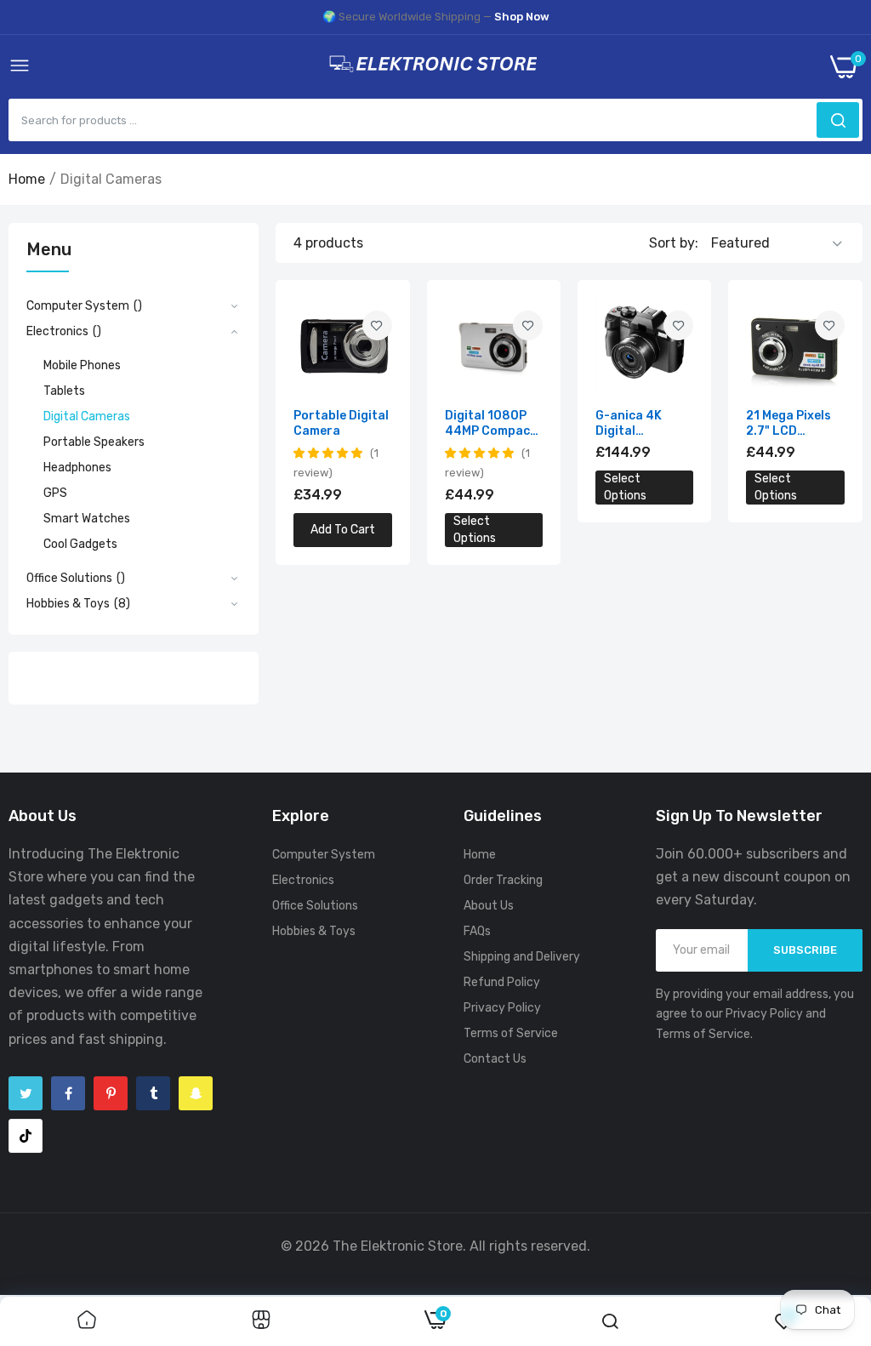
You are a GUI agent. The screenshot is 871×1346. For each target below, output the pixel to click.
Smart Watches (86, 518)
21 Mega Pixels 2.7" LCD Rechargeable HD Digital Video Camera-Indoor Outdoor (793, 423)
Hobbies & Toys (314, 931)
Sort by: (673, 243)
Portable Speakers (94, 442)
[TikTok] (26, 1136)
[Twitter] (26, 1093)
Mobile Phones (82, 365)
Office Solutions (315, 905)
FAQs (477, 931)
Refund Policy (502, 982)
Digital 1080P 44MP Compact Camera (490, 423)
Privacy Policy (502, 1008)
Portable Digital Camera (341, 423)
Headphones (77, 467)
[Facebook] (68, 1093)
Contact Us (495, 1059)
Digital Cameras (86, 416)
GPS (55, 493)
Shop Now (521, 16)
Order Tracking (503, 880)
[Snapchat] (196, 1093)
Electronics (303, 880)
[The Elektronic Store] (430, 66)
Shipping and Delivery (522, 957)
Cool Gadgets (80, 544)
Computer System (323, 854)
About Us (489, 905)
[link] (377, 325)
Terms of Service (511, 1033)
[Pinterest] (111, 1093)
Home (27, 179)
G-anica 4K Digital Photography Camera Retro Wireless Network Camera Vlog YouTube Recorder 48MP (641, 423)
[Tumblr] (153, 1093)
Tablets (64, 391)
